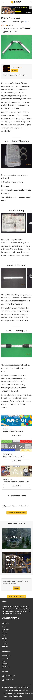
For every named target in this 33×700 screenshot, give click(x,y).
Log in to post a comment (16, 596)
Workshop (5, 630)
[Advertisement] (16, 10)
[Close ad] (30, 7)
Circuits (4, 627)
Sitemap (5, 664)
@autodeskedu (10, 680)
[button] (2, 2)
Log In (16, 588)
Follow (14, 71)
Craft (16, 22)
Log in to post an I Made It (16, 513)
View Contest (16, 435)
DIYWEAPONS (7, 22)
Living (4, 641)
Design (4, 633)
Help (3, 661)
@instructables (10, 676)
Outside (4, 644)
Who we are (6, 667)
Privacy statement (10, 690)
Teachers (5, 646)
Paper (21, 22)
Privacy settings (22, 690)
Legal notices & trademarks (13, 696)
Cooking (4, 638)
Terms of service (23, 687)
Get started (6, 658)
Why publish (6, 655)
